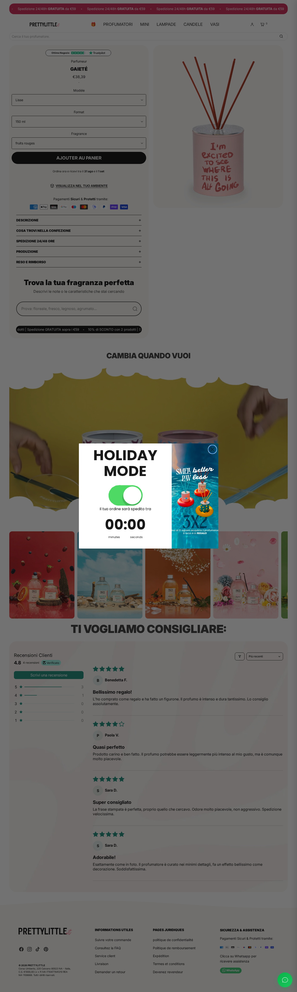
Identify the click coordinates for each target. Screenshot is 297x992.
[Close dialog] (212, 449)
